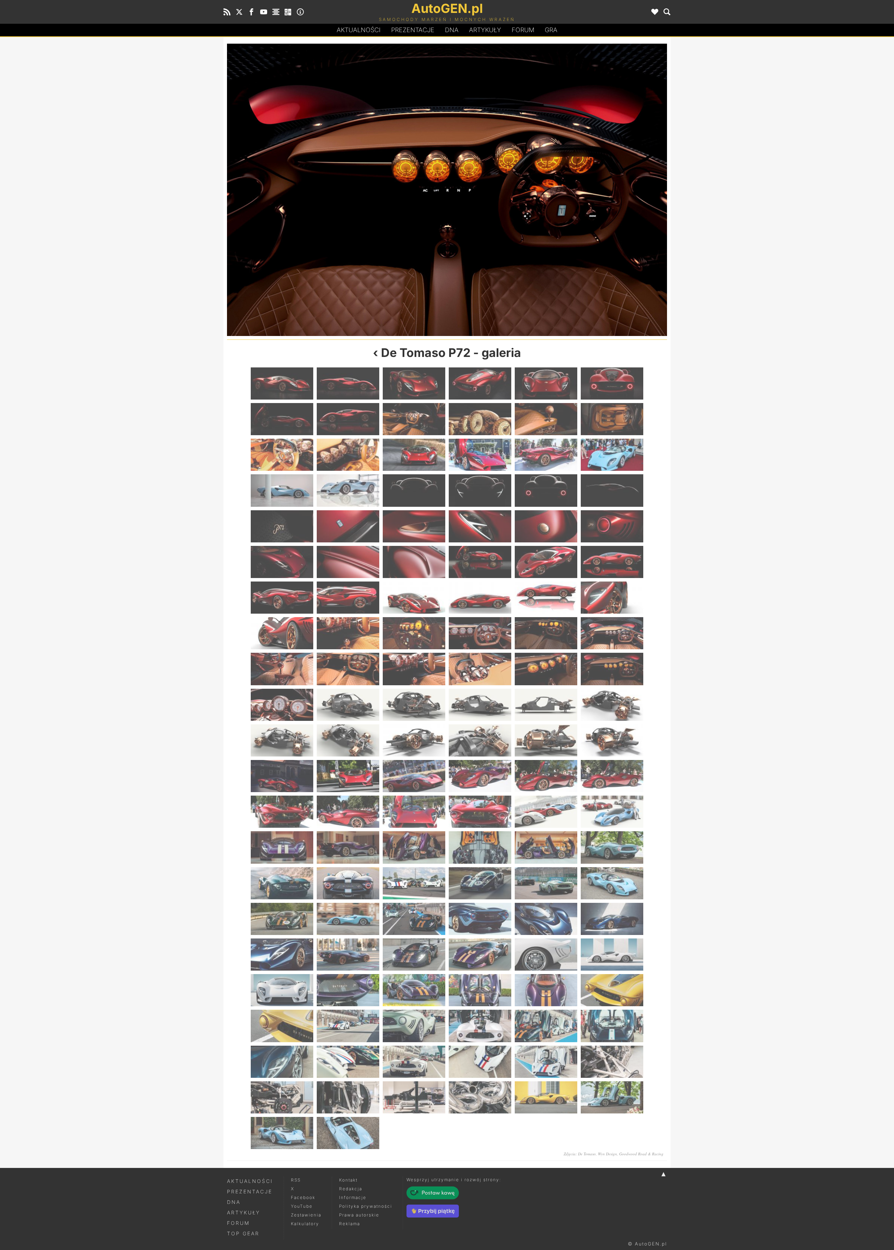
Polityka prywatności (365, 1206)
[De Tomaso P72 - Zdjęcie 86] (348, 883)
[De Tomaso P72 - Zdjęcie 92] (348, 919)
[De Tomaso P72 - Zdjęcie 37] (282, 598)
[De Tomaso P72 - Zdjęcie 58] (480, 705)
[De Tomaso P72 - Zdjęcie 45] (414, 633)
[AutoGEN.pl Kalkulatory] (288, 11)
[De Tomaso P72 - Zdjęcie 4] (480, 383)
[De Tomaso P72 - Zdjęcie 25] (282, 526)
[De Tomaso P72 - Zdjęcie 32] (348, 562)
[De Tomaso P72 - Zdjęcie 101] (546, 954)
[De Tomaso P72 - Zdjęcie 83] (546, 847)
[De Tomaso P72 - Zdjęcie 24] (612, 490)
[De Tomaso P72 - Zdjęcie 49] (282, 669)
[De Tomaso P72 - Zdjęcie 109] (282, 1026)
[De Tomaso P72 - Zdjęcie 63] (414, 740)
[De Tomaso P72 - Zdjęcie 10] (480, 419)
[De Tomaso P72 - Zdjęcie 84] (612, 847)
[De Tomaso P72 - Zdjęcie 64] (480, 740)
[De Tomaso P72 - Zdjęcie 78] (612, 812)
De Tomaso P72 (425, 352)
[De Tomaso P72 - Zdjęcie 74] (348, 812)
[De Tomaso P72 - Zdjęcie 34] (480, 562)
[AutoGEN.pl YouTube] (263, 11)
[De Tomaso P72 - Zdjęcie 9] (414, 419)
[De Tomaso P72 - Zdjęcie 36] (612, 562)
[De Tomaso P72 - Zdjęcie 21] (414, 490)
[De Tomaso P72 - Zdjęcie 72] (612, 776)
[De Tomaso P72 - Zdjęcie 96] (612, 919)
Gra (551, 30)
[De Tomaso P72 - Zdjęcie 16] (480, 455)
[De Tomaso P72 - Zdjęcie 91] (282, 919)
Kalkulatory (305, 1223)
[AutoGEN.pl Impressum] (300, 11)
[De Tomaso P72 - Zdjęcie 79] (282, 847)
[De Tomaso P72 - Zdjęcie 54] (612, 669)
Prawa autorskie (359, 1215)
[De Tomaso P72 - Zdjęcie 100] (480, 954)
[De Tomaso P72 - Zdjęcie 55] (557, 190)
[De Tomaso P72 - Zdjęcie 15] (414, 455)
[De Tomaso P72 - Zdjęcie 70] (480, 776)
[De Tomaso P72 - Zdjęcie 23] (546, 490)
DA (452, 30)
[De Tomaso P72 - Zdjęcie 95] (546, 919)
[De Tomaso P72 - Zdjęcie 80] (348, 847)
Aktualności (359, 30)
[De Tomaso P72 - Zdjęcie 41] (546, 598)
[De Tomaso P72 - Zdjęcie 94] (480, 919)
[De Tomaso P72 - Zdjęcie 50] (348, 669)
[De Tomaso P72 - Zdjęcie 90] (612, 883)
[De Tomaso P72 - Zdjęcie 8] (348, 419)
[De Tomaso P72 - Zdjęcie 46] (480, 633)
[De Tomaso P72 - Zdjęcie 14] (348, 455)
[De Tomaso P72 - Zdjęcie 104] (348, 990)
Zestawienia (306, 1215)
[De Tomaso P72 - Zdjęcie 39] (414, 598)
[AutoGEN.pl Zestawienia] (275, 11)
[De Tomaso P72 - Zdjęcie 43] (282, 633)
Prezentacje (412, 30)
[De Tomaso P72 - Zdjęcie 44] (348, 633)
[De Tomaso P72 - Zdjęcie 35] (546, 562)
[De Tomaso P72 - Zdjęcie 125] (546, 1097)
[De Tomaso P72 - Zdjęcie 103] (282, 990)
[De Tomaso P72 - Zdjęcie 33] (414, 562)
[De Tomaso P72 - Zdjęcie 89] (546, 883)
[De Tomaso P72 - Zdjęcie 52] (480, 669)
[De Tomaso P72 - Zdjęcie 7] (282, 419)
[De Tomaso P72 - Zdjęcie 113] (546, 1026)
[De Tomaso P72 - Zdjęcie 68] (348, 776)
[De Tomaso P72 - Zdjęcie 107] (546, 990)
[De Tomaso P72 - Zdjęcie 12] (612, 419)
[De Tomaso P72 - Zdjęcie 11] (546, 419)
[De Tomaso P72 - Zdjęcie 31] (282, 562)
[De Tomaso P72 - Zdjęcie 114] (612, 1026)
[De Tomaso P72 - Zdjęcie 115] (282, 1062)
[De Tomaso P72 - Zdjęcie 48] (612, 633)
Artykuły (485, 30)
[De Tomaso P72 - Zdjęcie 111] (414, 1026)
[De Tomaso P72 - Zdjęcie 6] (612, 383)
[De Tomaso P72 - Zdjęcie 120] (612, 1062)
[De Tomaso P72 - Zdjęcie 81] (414, 847)
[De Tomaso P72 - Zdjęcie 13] (282, 455)
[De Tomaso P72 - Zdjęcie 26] (348, 526)
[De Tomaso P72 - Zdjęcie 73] (282, 812)
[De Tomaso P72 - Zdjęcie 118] (480, 1062)
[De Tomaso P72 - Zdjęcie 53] (337, 190)
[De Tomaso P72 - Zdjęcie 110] (348, 1026)
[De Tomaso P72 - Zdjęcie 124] (480, 1097)
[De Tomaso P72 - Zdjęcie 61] (282, 740)
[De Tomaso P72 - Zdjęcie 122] (348, 1097)
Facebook (303, 1197)
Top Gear (243, 1233)
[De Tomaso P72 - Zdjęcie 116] (348, 1062)
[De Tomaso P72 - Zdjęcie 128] (348, 1133)
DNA (234, 1202)
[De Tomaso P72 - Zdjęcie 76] (480, 812)
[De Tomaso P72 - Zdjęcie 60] (612, 705)
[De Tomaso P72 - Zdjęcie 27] (414, 526)
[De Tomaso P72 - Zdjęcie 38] (348, 598)
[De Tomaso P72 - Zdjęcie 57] (414, 705)
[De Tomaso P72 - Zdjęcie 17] (546, 455)
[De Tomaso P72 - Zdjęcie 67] (282, 776)
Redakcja (350, 1188)
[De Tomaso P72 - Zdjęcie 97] (282, 954)
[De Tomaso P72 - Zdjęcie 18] (612, 455)
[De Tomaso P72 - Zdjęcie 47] (546, 633)
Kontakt (348, 1180)
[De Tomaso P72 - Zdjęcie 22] (480, 490)
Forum (523, 30)
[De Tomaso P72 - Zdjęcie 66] (612, 740)
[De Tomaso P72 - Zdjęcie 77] (546, 812)
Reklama (349, 1223)
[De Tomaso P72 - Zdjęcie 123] (414, 1097)
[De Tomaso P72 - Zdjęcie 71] (546, 776)
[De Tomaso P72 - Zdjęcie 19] (282, 490)
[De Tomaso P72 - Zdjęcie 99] (414, 954)
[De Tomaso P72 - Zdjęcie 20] (348, 490)
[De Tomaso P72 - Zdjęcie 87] (414, 883)
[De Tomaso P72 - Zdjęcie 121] (282, 1097)
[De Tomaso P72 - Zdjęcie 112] (480, 1026)
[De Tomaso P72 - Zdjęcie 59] (546, 705)
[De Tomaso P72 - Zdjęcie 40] (480, 598)
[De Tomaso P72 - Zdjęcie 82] (480, 847)
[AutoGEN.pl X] (239, 11)
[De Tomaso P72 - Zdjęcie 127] (282, 1133)
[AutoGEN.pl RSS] (227, 11)
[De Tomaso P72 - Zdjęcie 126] (612, 1097)
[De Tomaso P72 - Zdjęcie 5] (546, 383)
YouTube (302, 1206)
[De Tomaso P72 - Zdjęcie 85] (282, 883)
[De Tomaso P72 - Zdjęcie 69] (414, 776)
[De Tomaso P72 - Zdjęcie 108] (612, 990)
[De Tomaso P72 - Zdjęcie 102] (612, 954)
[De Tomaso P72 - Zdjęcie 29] (546, 526)
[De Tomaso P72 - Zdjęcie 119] (546, 1062)
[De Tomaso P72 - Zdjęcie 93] (414, 919)
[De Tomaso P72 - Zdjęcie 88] (480, 883)
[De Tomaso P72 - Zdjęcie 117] (414, 1062)
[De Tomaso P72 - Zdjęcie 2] (348, 383)
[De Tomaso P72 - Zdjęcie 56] (348, 705)
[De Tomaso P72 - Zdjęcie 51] (414, 669)
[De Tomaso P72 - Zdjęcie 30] (612, 526)
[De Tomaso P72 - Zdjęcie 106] (480, 990)
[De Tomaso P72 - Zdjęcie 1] (282, 383)
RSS (296, 1180)
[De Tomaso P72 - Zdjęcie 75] (414, 812)
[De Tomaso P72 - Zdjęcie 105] (414, 990)
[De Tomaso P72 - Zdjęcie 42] (612, 598)
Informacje (352, 1197)
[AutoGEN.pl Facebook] (251, 11)
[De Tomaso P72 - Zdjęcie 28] (480, 526)
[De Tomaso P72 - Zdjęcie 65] (546, 740)
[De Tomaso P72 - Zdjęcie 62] (348, 740)
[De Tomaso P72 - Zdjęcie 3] (414, 383)
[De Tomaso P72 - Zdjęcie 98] (348, 954)
